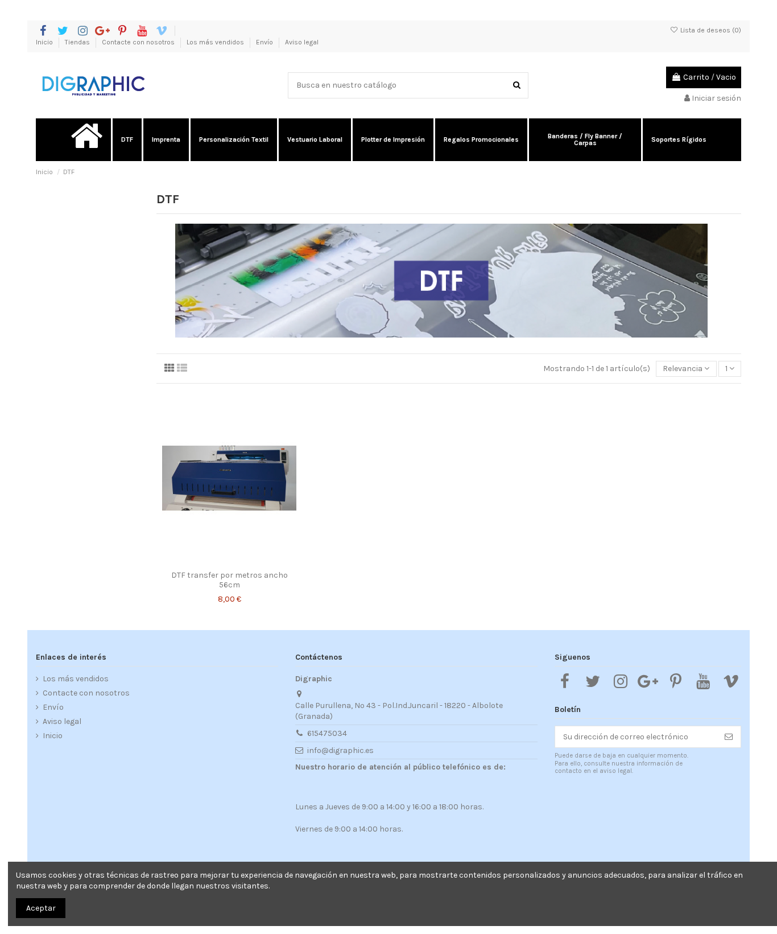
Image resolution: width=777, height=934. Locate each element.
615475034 (327, 733)
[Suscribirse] (729, 737)
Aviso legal (302, 42)
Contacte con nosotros (139, 42)
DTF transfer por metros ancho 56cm (229, 580)
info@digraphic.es (340, 750)
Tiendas (78, 42)
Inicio (45, 42)
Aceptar (41, 908)
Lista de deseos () (710, 30)
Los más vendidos (216, 42)
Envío (265, 42)
